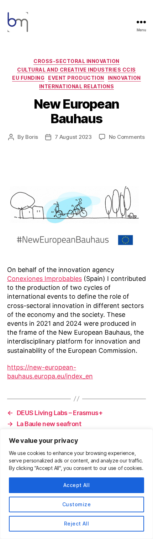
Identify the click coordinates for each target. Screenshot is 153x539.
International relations (76, 86)
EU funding (28, 78)
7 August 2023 (73, 137)
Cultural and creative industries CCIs (76, 70)
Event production (76, 78)
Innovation (124, 78)
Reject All (76, 523)
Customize (76, 504)
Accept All (76, 485)
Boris (31, 137)
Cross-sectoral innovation (76, 61)
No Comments (127, 137)
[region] (76, 484)
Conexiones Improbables (44, 278)
